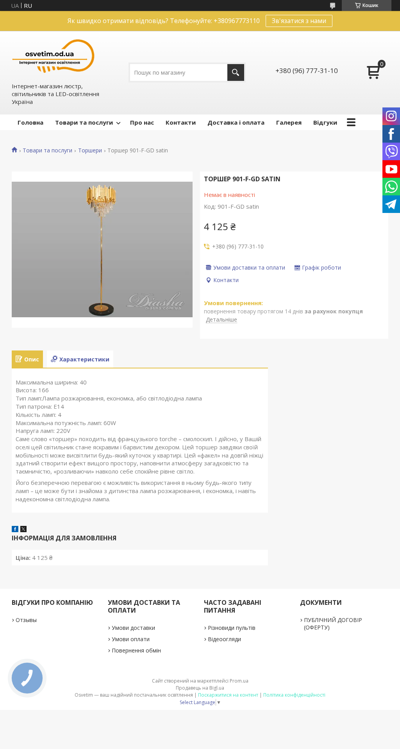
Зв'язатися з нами (299, 20)
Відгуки (325, 122)
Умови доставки (133, 627)
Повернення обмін (136, 650)
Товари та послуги (84, 122)
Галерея (289, 122)
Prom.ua (239, 680)
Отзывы (26, 620)
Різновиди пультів (231, 627)
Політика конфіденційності (294, 695)
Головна (30, 122)
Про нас (142, 122)
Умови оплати (131, 639)
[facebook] (15, 530)
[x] (23, 530)
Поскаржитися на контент (228, 695)
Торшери (90, 150)
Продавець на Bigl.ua (200, 688)
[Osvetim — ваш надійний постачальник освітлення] (53, 56)
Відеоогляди (224, 639)
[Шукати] (235, 72)
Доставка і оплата (235, 122)
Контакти (181, 122)
